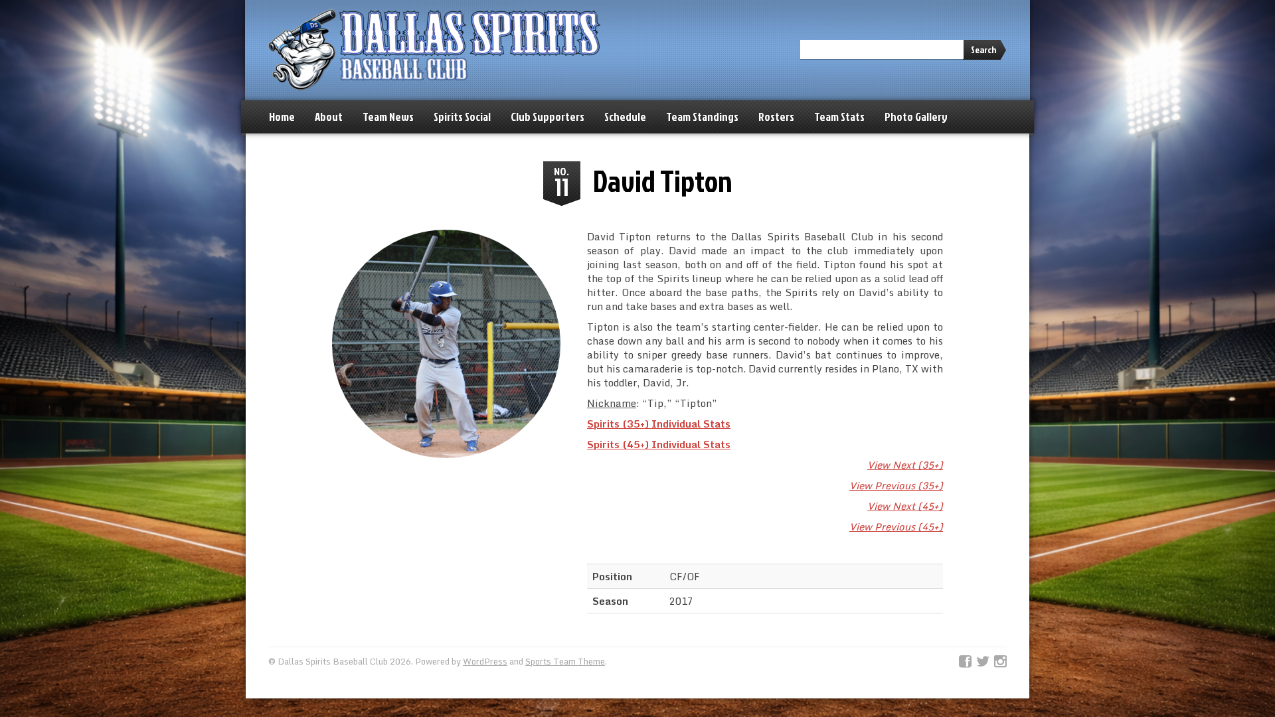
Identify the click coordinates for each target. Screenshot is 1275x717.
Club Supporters (547, 116)
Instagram (1000, 662)
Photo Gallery (916, 116)
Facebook (965, 662)
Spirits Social (462, 116)
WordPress (485, 661)
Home (282, 116)
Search (983, 49)
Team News (388, 116)
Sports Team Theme (565, 661)
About (329, 116)
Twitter (982, 662)
